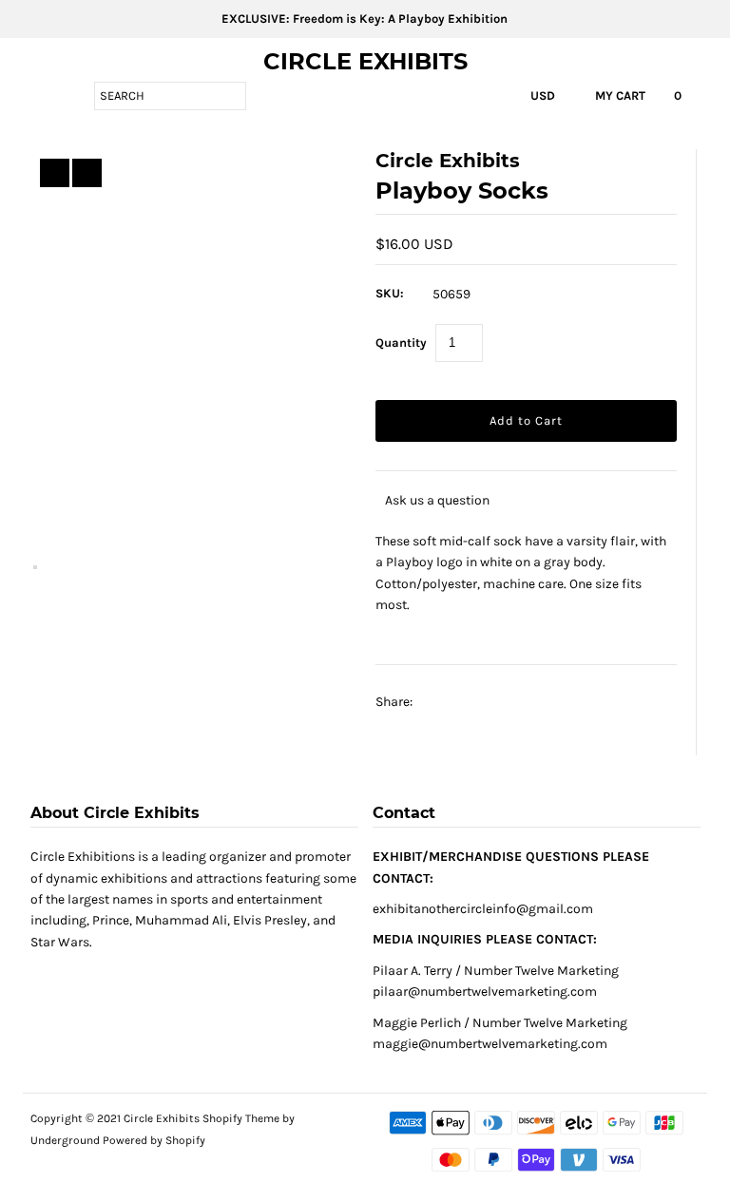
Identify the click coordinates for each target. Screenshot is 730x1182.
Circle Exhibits (365, 61)
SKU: (389, 293)
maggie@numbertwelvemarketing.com (490, 1044)
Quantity (401, 342)
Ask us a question (437, 500)
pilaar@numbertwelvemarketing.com (485, 991)
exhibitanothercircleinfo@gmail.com (483, 909)
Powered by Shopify (154, 1140)
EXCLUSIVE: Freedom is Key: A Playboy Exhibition (364, 18)
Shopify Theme (240, 1118)
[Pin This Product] (482, 702)
